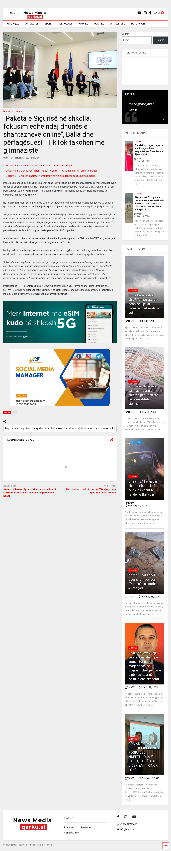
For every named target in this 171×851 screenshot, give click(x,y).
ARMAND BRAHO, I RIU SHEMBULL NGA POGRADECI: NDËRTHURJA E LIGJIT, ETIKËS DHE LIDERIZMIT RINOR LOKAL (143, 757)
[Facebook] (150, 13)
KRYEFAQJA (13, 24)
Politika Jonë (71, 832)
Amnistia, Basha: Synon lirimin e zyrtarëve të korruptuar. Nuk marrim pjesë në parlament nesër (29, 492)
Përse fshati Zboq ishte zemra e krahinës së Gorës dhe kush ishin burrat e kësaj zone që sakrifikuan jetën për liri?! (149, 203)
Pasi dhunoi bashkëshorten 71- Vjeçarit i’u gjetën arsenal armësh (91, 491)
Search (125, 34)
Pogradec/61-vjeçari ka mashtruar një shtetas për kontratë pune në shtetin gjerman (143, 395)
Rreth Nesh (70, 827)
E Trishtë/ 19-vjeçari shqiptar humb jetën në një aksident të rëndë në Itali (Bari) (50, 176)
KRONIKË (83, 24)
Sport (137, 142)
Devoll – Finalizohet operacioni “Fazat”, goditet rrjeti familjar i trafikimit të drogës (52, 170)
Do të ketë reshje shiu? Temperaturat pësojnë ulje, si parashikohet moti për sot (144, 304)
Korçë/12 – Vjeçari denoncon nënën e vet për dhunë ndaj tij (39, 165)
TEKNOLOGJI (65, 24)
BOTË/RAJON (138, 24)
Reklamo (86, 827)
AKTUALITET (31, 24)
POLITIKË (99, 24)
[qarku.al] (33, 17)
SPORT (48, 24)
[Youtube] (139, 13)
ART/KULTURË (117, 24)
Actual (138, 194)
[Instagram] (145, 13)
